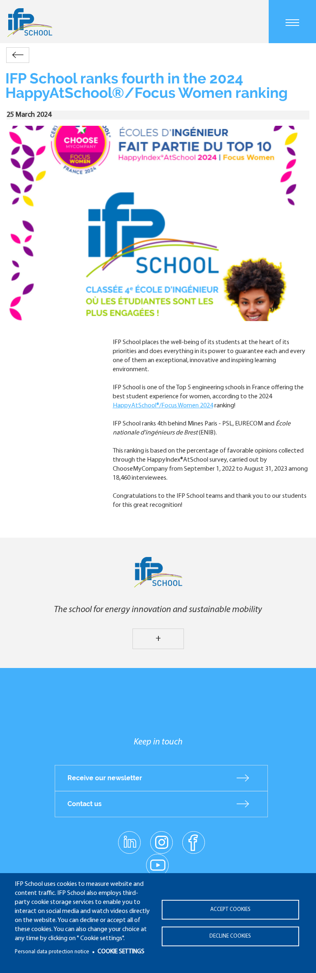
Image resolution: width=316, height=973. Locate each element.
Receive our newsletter (104, 778)
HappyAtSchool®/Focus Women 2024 (163, 405)
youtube (157, 864)
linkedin (129, 837)
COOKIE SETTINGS (121, 952)
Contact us (84, 804)
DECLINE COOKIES (230, 936)
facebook (193, 842)
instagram (161, 842)
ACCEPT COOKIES (230, 909)
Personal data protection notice (52, 952)
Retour (17, 55)
